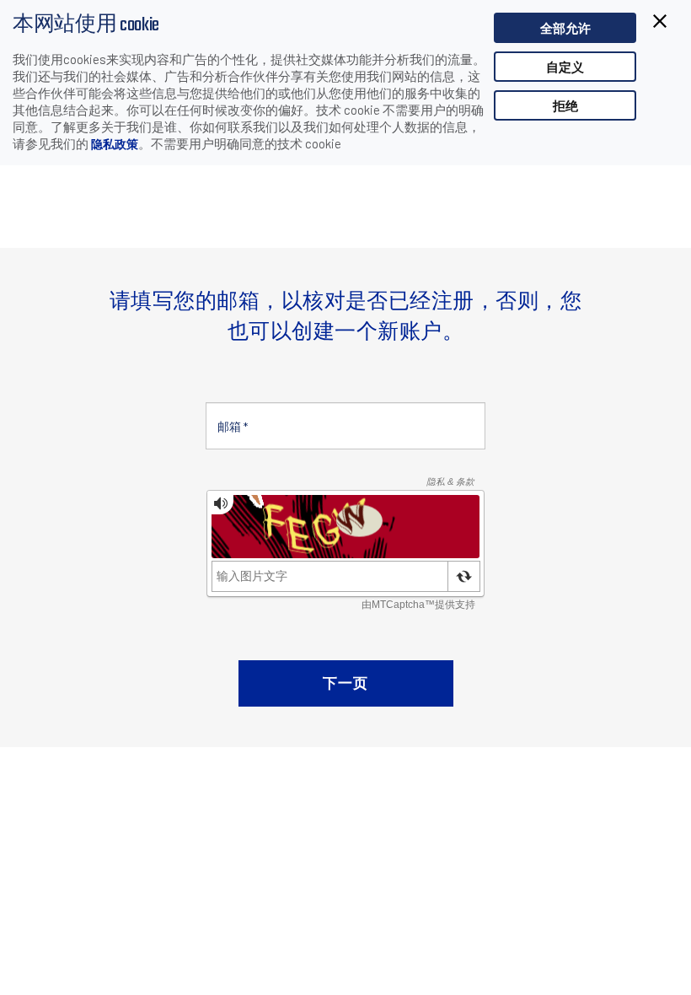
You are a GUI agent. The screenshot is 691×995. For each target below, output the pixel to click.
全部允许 (565, 27)
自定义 (565, 66)
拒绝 (565, 105)
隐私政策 (114, 144)
